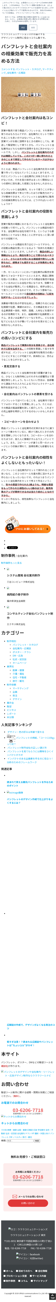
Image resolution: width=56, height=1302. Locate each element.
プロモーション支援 (16, 1276)
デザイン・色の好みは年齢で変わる (25, 732)
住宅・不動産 (19, 677)
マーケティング (21, 688)
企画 (15, 691)
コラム (24, 1280)
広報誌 (30, 1130)
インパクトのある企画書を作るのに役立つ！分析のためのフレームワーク (30, 760)
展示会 (10, 702)
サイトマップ (40, 1280)
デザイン (17, 699)
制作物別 (11, 641)
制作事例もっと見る (11, 562)
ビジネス (11, 710)
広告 (35, 1130)
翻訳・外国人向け (42, 1133)
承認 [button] (23, 27)
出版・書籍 (22, 1130)
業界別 (10, 666)
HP (32, 1133)
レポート (11, 713)
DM (10, 1137)
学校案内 (41, 1130)
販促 (9, 706)
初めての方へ (25, 1271)
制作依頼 (11, 684)
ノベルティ (17, 1137)
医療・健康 (18, 670)
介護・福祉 (18, 673)
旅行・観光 (18, 681)
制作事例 (10, 1280)
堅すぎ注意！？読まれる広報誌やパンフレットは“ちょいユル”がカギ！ (30, 1043)
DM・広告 (18, 655)
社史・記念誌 (19, 659)
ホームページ (19, 662)
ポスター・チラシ (22, 652)
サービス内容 (39, 1276)
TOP (53, 1297)
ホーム (9, 1271)
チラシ (28, 1133)
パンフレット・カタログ (28, 69)
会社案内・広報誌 (16, 72)
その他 (4, 1130)
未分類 (10, 717)
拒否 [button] (33, 27)
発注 (15, 695)
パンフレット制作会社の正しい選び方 (27, 747)
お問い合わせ (28, 1203)
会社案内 (21, 1133)
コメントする (8, 69)
